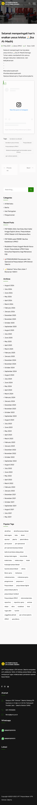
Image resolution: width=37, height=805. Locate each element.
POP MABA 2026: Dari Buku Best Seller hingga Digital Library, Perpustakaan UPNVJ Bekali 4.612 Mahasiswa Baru (18, 231)
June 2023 (8, 427)
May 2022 (8, 476)
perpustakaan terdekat (12, 594)
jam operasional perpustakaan (14, 548)
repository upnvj (19, 602)
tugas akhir (8, 611)
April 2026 (8, 300)
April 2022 (8, 480)
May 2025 (8, 341)
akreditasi (8, 531)
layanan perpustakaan (11, 569)
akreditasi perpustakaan (21, 531)
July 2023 (8, 424)
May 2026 (8, 297)
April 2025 (8, 345)
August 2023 (9, 420)
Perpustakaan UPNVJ (12, 146)
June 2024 (9, 382)
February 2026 (10, 308)
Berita (7, 207)
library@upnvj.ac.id (12, 715)
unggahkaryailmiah (10, 615)
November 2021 (10, 498)
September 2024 (11, 371)
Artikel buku (9, 204)
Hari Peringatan (10, 211)
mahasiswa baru (10, 577)
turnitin (17, 611)
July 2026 (8, 289)
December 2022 (10, 450)
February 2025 (10, 353)
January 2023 (10, 446)
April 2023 (8, 435)
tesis (28, 606)
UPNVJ (7, 619)
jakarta (15, 539)
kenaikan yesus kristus (12, 142)
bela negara (8, 535)
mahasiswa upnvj (23, 577)
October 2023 (9, 412)
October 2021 (9, 502)
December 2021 (10, 494)
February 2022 (10, 487)
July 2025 (8, 334)
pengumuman (9, 581)
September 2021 (10, 506)
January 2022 (10, 491)
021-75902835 (10, 710)
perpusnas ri (20, 581)
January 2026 (10, 312)
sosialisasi (21, 606)
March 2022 (9, 483)
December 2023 (10, 405)
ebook (23, 535)
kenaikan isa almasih (16, 139)
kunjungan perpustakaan (12, 564)
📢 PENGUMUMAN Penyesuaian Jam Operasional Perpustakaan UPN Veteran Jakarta (19, 261)
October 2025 (9, 323)
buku (16, 535)
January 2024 (10, 401)
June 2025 (8, 338)
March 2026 (9, 304)
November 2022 (10, 453)
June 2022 (9, 472)
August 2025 (9, 330)
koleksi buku (8, 560)
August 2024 (9, 375)
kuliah (28, 560)
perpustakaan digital (22, 585)
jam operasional (20, 544)
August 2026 (9, 285)
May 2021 (8, 517)
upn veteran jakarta (11, 156)
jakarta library (24, 539)
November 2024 (10, 364)
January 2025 (10, 356)
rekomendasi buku (26, 598)
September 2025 (11, 326)
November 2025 (10, 319)
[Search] (31, 189)
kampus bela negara (11, 556)
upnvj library (15, 619)
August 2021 (9, 509)
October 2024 (10, 368)
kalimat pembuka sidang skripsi (14, 552)
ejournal (7, 539)
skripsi (6, 606)
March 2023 (9, 439)
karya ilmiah (23, 556)
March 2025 (9, 349)
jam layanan (8, 544)
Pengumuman (10, 215)
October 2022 (10, 457)
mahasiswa (18, 573)
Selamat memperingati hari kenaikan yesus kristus (18, 151)
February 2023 (10, 442)
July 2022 (8, 468)
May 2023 (8, 431)
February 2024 (10, 397)
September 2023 (11, 416)
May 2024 (8, 386)
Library (23, 569)
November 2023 (10, 409)
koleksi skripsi (19, 560)
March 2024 (9, 394)
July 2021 (8, 513)
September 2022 (11, 461)
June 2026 (9, 293)
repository (8, 602)
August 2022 (9, 465)
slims (13, 606)
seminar (29, 602)
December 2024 (10, 360)
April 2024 (8, 390)
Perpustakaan (27, 142)
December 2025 (10, 315)
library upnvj (8, 573)
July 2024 (8, 379)
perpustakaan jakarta (11, 590)
